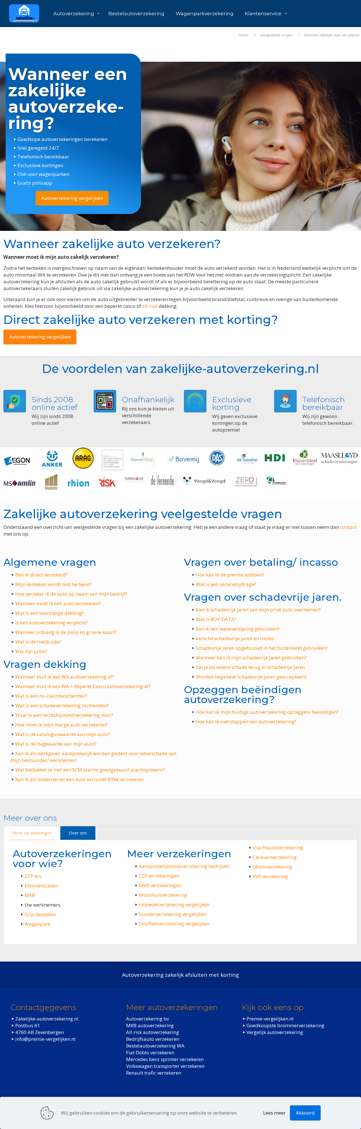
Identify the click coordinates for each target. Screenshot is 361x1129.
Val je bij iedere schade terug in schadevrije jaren (250, 667)
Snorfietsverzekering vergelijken (174, 923)
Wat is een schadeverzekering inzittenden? (62, 705)
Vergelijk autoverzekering (274, 1032)
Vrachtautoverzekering (278, 847)
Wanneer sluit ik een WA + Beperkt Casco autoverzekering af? (83, 686)
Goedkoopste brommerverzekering (285, 1025)
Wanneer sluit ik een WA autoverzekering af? (64, 676)
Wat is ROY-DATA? (216, 619)
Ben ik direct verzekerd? (41, 574)
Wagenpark (37, 924)
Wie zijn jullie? (31, 651)
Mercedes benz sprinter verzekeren (165, 1059)
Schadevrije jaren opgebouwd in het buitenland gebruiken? (262, 648)
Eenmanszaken (41, 885)
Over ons (78, 833)
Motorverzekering (272, 866)
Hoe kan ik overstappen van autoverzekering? (246, 721)
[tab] (32, 833)
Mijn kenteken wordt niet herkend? (53, 584)
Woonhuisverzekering (163, 895)
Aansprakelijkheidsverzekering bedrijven (184, 866)
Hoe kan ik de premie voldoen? (230, 574)
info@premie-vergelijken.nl (45, 1038)
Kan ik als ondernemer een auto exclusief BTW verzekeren (79, 779)
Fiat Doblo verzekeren (150, 1052)
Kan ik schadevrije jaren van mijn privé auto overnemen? (258, 609)
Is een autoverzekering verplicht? (51, 622)
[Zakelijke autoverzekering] (24, 13)
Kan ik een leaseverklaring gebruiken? (237, 629)
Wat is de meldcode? (38, 641)
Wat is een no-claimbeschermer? (51, 696)
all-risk (150, 306)
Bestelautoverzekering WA (155, 1045)
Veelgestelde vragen (276, 35)
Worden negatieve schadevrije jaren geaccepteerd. (252, 676)
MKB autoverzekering (150, 1025)
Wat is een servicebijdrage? (226, 584)
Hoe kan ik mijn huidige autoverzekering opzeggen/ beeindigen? (267, 712)
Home (243, 35)
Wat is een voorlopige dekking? (49, 613)
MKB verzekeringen (160, 885)
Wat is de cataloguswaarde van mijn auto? (62, 734)
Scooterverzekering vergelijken (172, 914)
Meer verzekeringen (32, 833)
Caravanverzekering (275, 857)
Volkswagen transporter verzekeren (165, 1065)
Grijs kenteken (40, 914)
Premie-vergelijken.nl (270, 1018)
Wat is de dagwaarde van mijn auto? (55, 744)
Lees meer (274, 1113)
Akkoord (305, 1113)
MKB (30, 895)
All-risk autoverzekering (152, 1032)
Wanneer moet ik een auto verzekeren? (58, 603)
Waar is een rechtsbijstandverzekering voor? (64, 715)
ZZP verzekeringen (159, 875)
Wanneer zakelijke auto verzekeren (332, 35)
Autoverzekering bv (147, 1018)
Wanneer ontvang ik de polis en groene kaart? (65, 632)
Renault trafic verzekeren (153, 1072)
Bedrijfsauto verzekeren (152, 1038)
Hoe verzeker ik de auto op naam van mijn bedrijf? (71, 594)
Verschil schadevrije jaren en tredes (235, 638)
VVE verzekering (270, 876)
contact (348, 527)
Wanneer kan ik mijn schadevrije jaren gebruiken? (251, 657)
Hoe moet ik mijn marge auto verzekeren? (61, 724)
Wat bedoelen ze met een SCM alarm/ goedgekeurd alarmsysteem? (89, 769)
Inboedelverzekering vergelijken (174, 904)
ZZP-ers (33, 876)
